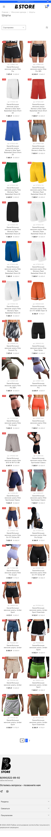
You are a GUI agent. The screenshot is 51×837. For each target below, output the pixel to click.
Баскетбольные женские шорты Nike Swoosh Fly (13, 348)
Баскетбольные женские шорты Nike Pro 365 (38, 69)
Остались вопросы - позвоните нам (20, 785)
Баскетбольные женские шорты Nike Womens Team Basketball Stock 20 (13, 191)
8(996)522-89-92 (10, 777)
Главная (5, 12)
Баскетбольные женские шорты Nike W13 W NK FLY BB (13, 460)
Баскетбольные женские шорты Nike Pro (13, 69)
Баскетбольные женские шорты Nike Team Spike (38, 348)
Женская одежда (18, 12)
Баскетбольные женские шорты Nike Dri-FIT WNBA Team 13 (38, 308)
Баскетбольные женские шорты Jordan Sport (13, 610)
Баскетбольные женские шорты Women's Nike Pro (38, 148)
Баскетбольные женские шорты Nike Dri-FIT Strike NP (13, 535)
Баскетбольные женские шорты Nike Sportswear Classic (38, 460)
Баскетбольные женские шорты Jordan (13, 646)
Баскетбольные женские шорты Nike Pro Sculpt (13, 423)
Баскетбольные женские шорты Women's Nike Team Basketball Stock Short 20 (12, 108)
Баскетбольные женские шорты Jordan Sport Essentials (38, 610)
